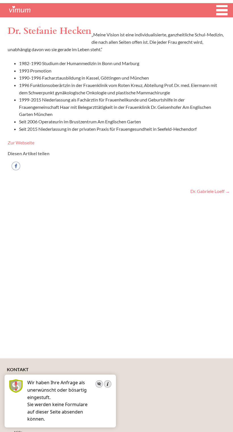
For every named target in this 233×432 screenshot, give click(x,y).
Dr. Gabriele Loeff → (210, 191)
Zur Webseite (21, 142)
